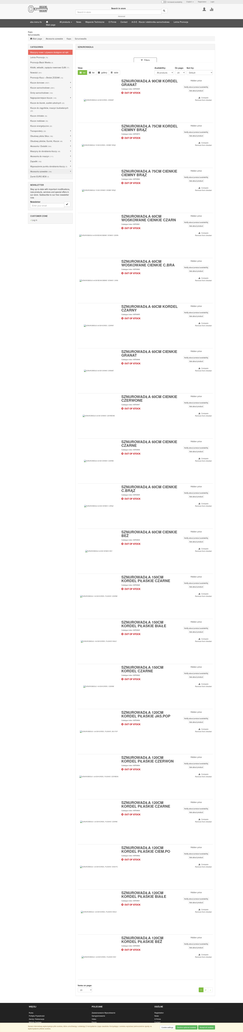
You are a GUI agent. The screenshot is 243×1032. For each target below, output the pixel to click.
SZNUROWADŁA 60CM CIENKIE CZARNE (149, 443)
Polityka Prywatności (37, 1016)
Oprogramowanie (98, 1016)
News (156, 1016)
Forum (94, 1022)
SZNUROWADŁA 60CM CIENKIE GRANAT (149, 353)
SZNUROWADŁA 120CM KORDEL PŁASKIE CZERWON (147, 759)
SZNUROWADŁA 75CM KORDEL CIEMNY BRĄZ (149, 127)
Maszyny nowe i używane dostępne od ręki (49, 52)
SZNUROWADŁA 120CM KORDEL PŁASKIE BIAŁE (143, 894)
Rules (31, 1012)
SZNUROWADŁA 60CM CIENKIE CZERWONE (149, 398)
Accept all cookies (206, 1027)
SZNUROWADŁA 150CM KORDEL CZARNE (142, 669)
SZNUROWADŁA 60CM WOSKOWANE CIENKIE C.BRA (148, 263)
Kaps (69, 38)
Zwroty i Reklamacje (36, 1019)
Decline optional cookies (186, 1027)
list (93, 72)
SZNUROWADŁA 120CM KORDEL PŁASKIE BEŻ (142, 939)
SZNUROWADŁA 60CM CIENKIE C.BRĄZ (149, 488)
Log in (34, 220)
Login (212, 2)
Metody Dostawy (35, 1022)
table (115, 72)
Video (94, 1019)
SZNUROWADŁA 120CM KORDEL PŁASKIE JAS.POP (145, 714)
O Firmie (157, 1019)
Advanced (121, 16)
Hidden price (196, 80)
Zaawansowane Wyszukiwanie (103, 1012)
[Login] (204, 9)
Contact (157, 1022)
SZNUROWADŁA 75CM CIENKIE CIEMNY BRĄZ (149, 172)
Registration (202, 2)
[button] (190, 1)
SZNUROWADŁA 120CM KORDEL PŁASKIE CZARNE (145, 804)
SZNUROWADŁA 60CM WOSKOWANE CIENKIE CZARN (148, 218)
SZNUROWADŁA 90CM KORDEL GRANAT (149, 82)
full (83, 72)
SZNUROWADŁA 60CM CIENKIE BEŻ (149, 533)
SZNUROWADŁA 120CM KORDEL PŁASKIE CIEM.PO (145, 849)
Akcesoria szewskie (54, 38)
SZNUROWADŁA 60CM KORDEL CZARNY (149, 308)
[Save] (67, 204)
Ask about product (196, 90)
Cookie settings (167, 1027)
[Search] (164, 10)
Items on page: (85, 985)
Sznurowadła (80, 38)
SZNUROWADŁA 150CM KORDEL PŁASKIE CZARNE (145, 578)
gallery (104, 72)
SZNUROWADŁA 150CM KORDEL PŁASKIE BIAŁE (143, 623)
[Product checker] (211, 9)
